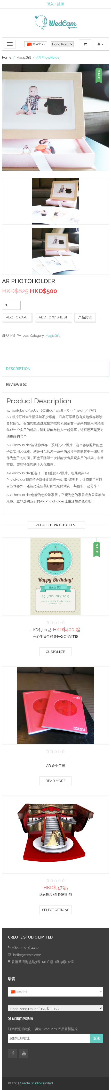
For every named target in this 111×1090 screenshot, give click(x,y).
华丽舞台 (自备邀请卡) (55, 894)
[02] (55, 201)
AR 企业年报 (55, 765)
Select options (55, 910)
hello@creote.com (27, 955)
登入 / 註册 (55, 4)
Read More (56, 781)
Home (6, 57)
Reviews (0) (16, 384)
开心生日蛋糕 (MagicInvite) (55, 636)
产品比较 (85, 317)
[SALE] (55, 576)
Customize (55, 652)
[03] (55, 251)
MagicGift (24, 57)
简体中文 (38, 44)
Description (18, 369)
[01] (55, 117)
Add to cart (17, 317)
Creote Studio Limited (36, 1083)
